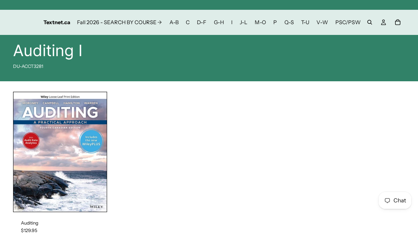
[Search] (369, 22)
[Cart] (398, 22)
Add (102, 202)
